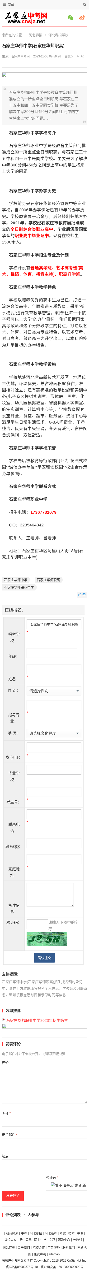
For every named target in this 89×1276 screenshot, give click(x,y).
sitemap (54, 1254)
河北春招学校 (58, 35)
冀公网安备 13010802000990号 (62, 1267)
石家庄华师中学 (15, 580)
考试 (63, 1233)
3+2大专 (11, 1239)
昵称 (6, 1113)
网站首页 (9, 1247)
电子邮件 (9, 1135)
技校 (71, 1233)
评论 (5, 1063)
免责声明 (40, 1254)
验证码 (52, 1177)
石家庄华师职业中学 (19, 587)
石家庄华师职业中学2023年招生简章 (37, 1021)
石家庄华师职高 (48, 580)
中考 (24, 1233)
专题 (52, 1239)
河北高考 (51, 1233)
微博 (82, 17)
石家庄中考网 (20, 56)
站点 (5, 1156)
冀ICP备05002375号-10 (22, 1267)
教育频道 (12, 1233)
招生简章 (25, 1239)
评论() (80, 56)
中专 (80, 1233)
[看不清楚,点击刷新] (68, 1185)
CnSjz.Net (74, 1260)
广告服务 (53, 1247)
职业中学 (40, 1239)
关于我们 (24, 1247)
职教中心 (64, 1239)
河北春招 (35, 35)
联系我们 (68, 1247)
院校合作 (39, 1247)
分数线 (77, 1239)
